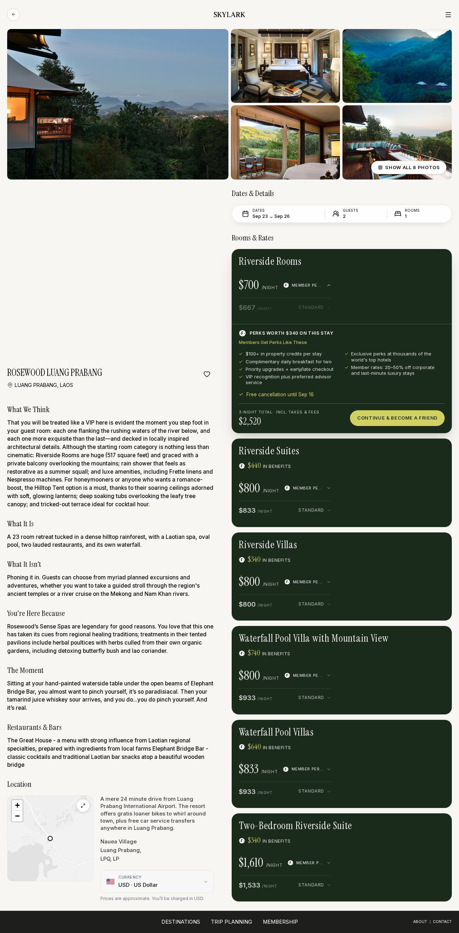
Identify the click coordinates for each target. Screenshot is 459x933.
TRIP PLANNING (231, 922)
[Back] (13, 14)
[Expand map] (83, 805)
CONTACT (442, 921)
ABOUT (420, 921)
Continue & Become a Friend (397, 418)
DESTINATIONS (180, 922)
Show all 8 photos (412, 167)
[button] (50, 838)
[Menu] (448, 14)
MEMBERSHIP (280, 922)
